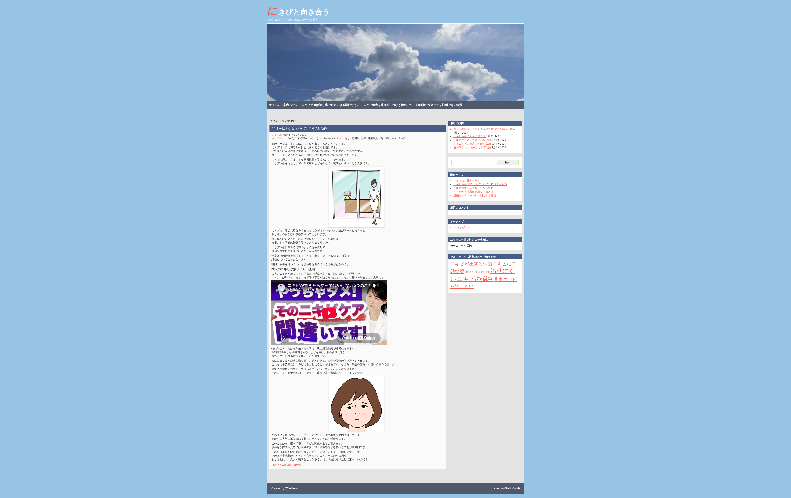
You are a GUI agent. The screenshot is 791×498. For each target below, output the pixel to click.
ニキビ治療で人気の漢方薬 (469, 136)
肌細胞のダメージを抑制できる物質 (439, 105)
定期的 (355, 138)
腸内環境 (385, 138)
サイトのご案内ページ (283, 105)
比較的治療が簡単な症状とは (476, 191)
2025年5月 (459, 227)
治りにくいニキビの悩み (322, 138)
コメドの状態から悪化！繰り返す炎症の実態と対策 (484, 129)
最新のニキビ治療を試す (477, 272)
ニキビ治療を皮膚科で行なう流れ (385, 105)
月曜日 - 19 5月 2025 (294, 135)
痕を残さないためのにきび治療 (299, 128)
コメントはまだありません (286, 464)
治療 (363, 138)
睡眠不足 (373, 138)
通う (393, 138)
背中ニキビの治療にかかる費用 (472, 143)
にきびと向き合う (298, 10)
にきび (346, 138)
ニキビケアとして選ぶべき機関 (472, 139)
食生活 (402, 138)
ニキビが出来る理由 (296, 138)
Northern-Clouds (510, 488)
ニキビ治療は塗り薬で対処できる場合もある (330, 105)
